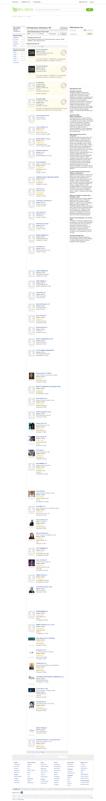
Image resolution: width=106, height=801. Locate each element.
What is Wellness (84, 776)
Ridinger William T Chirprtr (43, 138)
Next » (42, 46)
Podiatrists (56, 780)
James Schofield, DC (41, 560)
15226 (14, 54)
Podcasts (69, 783)
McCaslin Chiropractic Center (43, 411)
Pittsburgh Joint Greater (42, 223)
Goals (68, 781)
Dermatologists (57, 766)
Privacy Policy (73, 34)
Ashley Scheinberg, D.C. (42, 533)
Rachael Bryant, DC (41, 701)
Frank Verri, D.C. (40, 189)
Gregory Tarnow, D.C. (41, 423)
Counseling (70, 769)
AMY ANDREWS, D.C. (41, 463)
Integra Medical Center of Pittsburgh (45, 638)
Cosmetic (29, 764)
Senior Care (43, 768)
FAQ (82, 772)
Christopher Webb (40, 99)
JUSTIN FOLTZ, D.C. (41, 663)
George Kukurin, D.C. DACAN (43, 373)
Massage (16, 768)
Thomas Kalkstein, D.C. (42, 127)
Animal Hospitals (18, 776)
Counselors (70, 771)
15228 (14, 56)
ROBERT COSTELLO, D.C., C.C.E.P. (45, 624)
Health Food (43, 764)
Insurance (43, 779)
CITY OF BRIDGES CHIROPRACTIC (45, 350)
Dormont (29, 16)
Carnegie (15, 41)
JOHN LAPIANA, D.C (41, 281)
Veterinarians (17, 782)
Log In (92, 2)
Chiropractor (21, 16)
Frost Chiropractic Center (42, 115)
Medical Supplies (44, 766)
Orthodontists (30, 782)
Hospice (42, 774)
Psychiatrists (70, 764)
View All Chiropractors (16, 30)
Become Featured (85, 784)
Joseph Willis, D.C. (41, 292)
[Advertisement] (42, 21)
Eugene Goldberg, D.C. (42, 519)
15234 (14, 58)
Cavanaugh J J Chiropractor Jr (44, 200)
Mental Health (70, 762)
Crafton (15, 46)
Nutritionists (16, 770)
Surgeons (56, 782)
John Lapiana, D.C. (41, 212)
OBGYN (56, 774)
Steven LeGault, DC (41, 436)
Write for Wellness (85, 778)
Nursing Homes (44, 776)
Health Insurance (44, 781)
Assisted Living (44, 770)
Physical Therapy (31, 770)
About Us (83, 764)
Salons (28, 772)
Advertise (83, 770)
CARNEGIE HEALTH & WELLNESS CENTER (47, 177)
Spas (28, 774)
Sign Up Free (83, 2)
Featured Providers (85, 782)
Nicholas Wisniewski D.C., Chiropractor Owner (48, 739)
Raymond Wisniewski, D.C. (43, 304)
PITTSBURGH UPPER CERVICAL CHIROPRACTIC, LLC (50, 676)
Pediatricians (57, 778)
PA (25, 16)
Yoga (28, 776)
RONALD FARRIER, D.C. (42, 270)
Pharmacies (16, 780)
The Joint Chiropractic (42, 49)
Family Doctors (57, 770)
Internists (56, 772)
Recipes (69, 785)
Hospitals (16, 778)
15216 (14, 52)
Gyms (28, 768)
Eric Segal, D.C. (40, 450)
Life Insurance (44, 783)
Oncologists (56, 776)
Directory (15, 2)
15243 (14, 60)
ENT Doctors (57, 768)
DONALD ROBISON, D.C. (42, 235)
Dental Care (30, 778)
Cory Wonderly (40, 82)
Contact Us (83, 766)
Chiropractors (17, 764)
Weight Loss (17, 772)
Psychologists (70, 766)
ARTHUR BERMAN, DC (42, 611)
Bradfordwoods (16, 37)
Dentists (29, 780)
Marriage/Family (71, 773)
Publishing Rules (84, 774)
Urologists (56, 784)
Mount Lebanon (16, 44)
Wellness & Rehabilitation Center (44, 338)
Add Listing (64, 28)
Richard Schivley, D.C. (42, 327)
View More (16, 62)
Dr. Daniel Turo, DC (41, 650)
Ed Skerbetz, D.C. (40, 246)
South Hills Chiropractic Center (44, 586)
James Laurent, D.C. (41, 315)
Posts (68, 779)
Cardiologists (57, 764)
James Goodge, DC (41, 162)
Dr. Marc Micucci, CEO (42, 688)
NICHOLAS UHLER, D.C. (42, 150)
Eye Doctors (16, 766)
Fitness (29, 766)
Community (36, 2)
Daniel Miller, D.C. (40, 506)
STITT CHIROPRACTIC (42, 548)
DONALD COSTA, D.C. (41, 575)
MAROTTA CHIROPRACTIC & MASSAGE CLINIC (48, 386)
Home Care (43, 772)
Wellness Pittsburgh (41, 727)
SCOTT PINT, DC (40, 491)
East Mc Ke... (16, 39)
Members (69, 777)
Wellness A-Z (26, 2)
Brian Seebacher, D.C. (41, 398)
